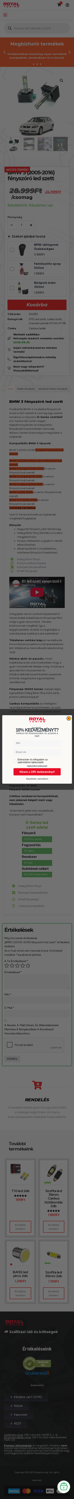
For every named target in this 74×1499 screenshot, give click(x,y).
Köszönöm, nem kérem (37, 779)
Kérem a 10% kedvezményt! (37, 771)
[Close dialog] (69, 718)
